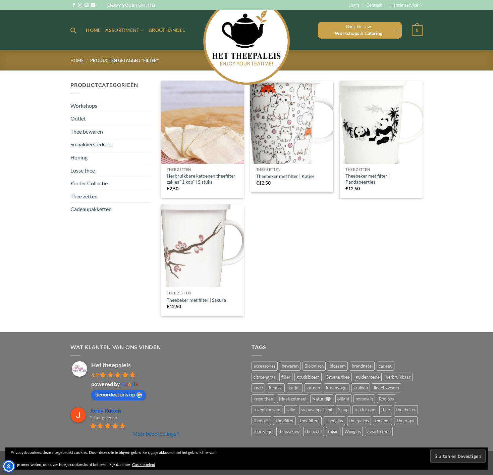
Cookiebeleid (143, 464)
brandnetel (362, 366)
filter (285, 377)
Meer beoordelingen (155, 433)
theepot (382, 420)
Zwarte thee (379, 431)
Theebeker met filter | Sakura (196, 300)
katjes (294, 387)
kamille (276, 387)
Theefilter (284, 420)
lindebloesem (386, 387)
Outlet (78, 118)
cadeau (385, 366)
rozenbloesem (267, 409)
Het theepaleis (111, 365)
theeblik (261, 420)
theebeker (406, 409)
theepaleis (359, 420)
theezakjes (288, 431)
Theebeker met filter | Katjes (285, 176)
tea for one (364, 409)
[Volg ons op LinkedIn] (93, 5)
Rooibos (386, 398)
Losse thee (82, 170)
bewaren (290, 366)
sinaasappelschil (316, 409)
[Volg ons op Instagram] (80, 5)
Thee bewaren (86, 131)
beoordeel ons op (115, 394)
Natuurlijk (321, 398)
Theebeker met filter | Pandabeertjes (367, 179)
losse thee (263, 398)
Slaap (343, 409)
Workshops (83, 105)
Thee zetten (84, 196)
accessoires (265, 366)
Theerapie (406, 420)
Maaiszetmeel (292, 398)
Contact (374, 5)
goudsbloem (308, 377)
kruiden (360, 387)
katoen (313, 387)
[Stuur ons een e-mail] (87, 5)
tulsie (333, 431)
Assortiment (122, 30)
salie (290, 409)
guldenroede (368, 377)
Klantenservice (403, 5)
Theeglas (334, 420)
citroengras (264, 377)
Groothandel (167, 30)
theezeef (313, 431)
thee (385, 409)
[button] (353, 5)
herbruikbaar (398, 377)
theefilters (310, 420)
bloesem (338, 366)
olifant (343, 398)
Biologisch (314, 366)
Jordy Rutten (105, 410)
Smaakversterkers (91, 144)
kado (258, 387)
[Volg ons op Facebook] (74, 5)
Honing (79, 157)
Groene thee (338, 377)
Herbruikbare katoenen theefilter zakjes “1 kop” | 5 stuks (201, 179)
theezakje (263, 431)
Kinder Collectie (89, 183)
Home (93, 30)
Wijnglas (352, 431)
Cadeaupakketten (91, 209)
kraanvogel (336, 387)
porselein (364, 398)
